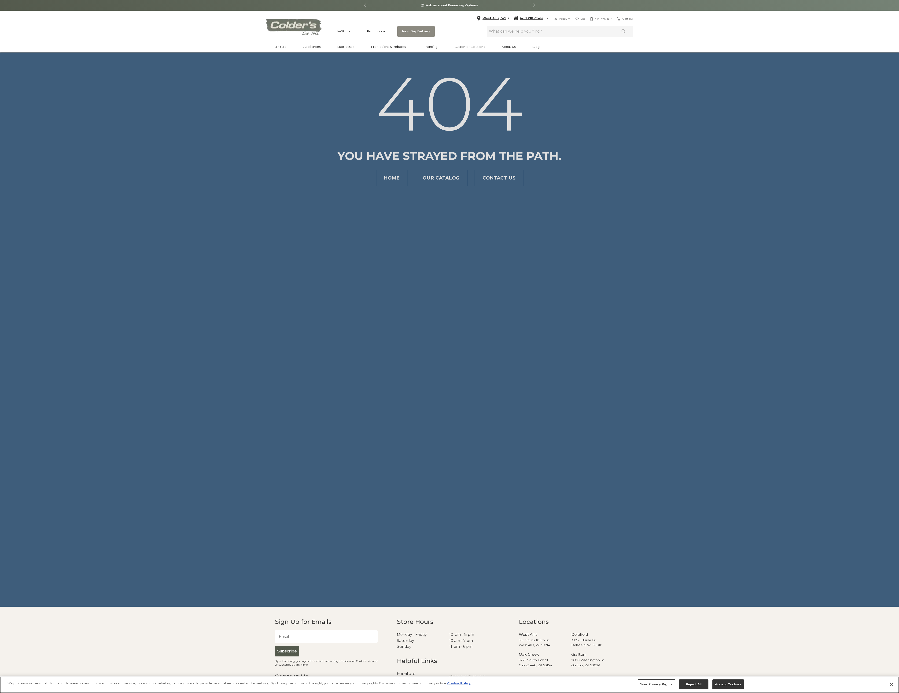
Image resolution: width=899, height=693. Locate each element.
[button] (556, 19)
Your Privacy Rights (657, 684)
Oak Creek (528, 654)
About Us (509, 47)
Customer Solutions (469, 47)
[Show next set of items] (534, 5)
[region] (449, 684)
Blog (536, 47)
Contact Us (499, 178)
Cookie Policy (459, 683)
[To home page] (293, 26)
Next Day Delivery (414, 31)
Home (392, 178)
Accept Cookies (726, 684)
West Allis (527, 635)
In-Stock (343, 31)
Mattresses (345, 47)
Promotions (376, 31)
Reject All (693, 684)
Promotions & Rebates (388, 47)
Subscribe (286, 651)
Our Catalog (441, 178)
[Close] (891, 684)
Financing (430, 47)
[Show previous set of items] (365, 5)
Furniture (280, 47)
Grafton (577, 654)
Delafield (578, 635)
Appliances (312, 47)
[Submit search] (623, 31)
